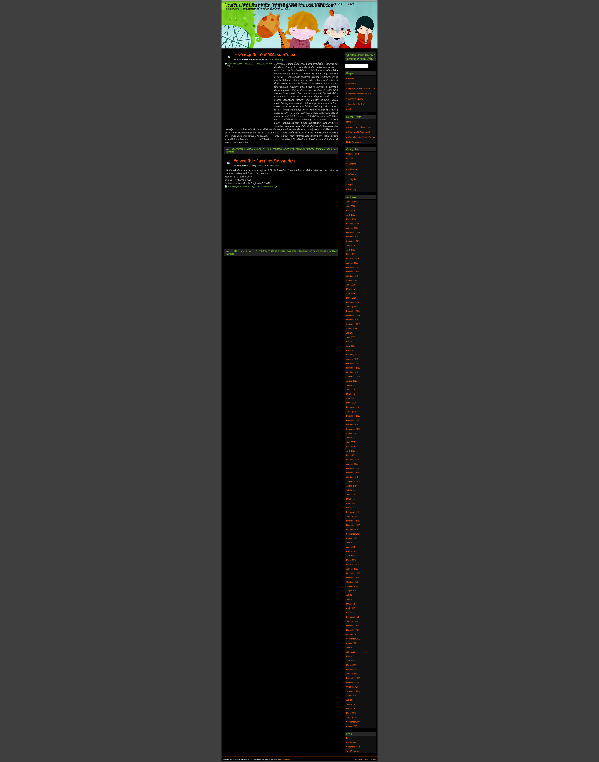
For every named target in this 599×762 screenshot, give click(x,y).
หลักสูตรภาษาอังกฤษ (241, 8)
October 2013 (352, 529)
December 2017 (353, 311)
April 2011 (350, 661)
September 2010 (353, 691)
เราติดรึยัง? (351, 122)
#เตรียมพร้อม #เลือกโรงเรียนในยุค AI (361, 137)
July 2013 (350, 543)
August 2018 (351, 280)
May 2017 (350, 342)
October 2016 (352, 372)
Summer (249, 251)
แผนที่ (351, 4)
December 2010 (353, 678)
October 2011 (352, 634)
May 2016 (350, 394)
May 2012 (350, 604)
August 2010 (351, 696)
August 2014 (351, 486)
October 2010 (352, 687)
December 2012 (353, 573)
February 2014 (352, 512)
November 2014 (353, 473)
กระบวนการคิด (238, 149)
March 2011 (351, 665)
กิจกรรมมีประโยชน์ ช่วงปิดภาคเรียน (264, 161)
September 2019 (353, 241)
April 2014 (350, 503)
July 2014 (350, 490)
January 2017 (352, 359)
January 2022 (352, 202)
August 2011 (351, 643)
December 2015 (353, 416)
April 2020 (350, 215)
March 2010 (351, 713)
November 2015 (353, 420)
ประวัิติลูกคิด (351, 179)
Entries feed (351, 742)
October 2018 (352, 276)
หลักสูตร (349, 184)
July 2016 (350, 385)
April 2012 (350, 608)
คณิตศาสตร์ (288, 149)
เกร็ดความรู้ (278, 59)
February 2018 (352, 302)
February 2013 (352, 564)
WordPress (285, 759)
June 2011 (350, 652)
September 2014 (353, 481)
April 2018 (350, 294)
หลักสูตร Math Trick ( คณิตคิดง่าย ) (325, 4)
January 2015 (352, 464)
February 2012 (352, 617)
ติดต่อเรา (246, 4)
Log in (349, 738)
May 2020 (350, 210)
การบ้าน (257, 149)
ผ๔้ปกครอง (314, 251)
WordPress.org (352, 751)
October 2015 (352, 425)
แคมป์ (330, 251)
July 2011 (350, 647)
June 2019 (350, 245)
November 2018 (353, 272)
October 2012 (352, 582)
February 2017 (352, 355)
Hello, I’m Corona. (354, 142)
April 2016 (350, 398)
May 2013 (350, 551)
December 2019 (353, 232)
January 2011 (352, 674)
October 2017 (352, 320)
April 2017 (350, 346)
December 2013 (353, 521)
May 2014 (350, 499)
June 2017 (350, 337)
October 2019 (352, 237)
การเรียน (267, 149)
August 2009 (351, 726)
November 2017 (353, 315)
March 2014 (351, 508)
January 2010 (352, 717)
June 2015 (350, 442)
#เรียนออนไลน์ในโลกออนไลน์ (358, 132)
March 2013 (351, 560)
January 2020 (352, 228)
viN (255, 251)
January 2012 (352, 621)
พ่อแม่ (329, 149)
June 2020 (350, 206)
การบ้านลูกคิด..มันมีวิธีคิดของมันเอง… (266, 54)
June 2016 (350, 390)
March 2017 (351, 350)
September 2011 (353, 639)
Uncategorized (352, 154)
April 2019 (350, 250)
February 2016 (352, 407)
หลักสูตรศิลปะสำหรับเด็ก (269, 8)
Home (234, 3)
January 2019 (352, 263)
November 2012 (353, 578)
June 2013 (350, 547)
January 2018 (352, 307)
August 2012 (351, 591)
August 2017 (351, 328)
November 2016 (353, 368)
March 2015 (351, 455)
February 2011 (352, 669)
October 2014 (352, 477)
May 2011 (350, 656)
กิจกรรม (275, 166)
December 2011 (353, 626)
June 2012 (350, 599)
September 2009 (353, 722)
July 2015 (350, 438)
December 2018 (353, 267)
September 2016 (353, 377)
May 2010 (350, 709)
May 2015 (350, 446)
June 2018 (350, 285)
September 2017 (353, 324)
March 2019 (351, 254)
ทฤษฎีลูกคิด (262, 4)
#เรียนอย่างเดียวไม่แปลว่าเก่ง (358, 127)
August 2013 (351, 538)
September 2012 (353, 586)
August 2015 (351, 433)
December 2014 (353, 468)
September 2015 (353, 429)
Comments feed (353, 747)
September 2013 (353, 534)
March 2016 (351, 403)
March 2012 (351, 613)
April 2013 (350, 556)
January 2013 (352, 569)
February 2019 (352, 259)
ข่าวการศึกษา (352, 164)
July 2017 (350, 333)
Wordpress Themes (367, 759)
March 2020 (351, 219)
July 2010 (350, 700)
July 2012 (350, 595)
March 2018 (351, 298)
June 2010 (350, 704)
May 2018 (350, 289)
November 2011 (353, 630)
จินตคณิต (320, 149)
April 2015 (350, 451)
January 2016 (352, 411)
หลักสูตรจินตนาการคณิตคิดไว (288, 4)
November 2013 (353, 525)
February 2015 (352, 460)
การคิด (249, 149)
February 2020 (352, 224)
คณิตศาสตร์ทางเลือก (305, 149)
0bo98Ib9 (235, 251)
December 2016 (353, 363)
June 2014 (350, 495)
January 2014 (352, 516)
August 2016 (351, 381)
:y (241, 251)
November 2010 (353, 682)
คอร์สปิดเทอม (351, 169)
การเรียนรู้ (277, 149)
